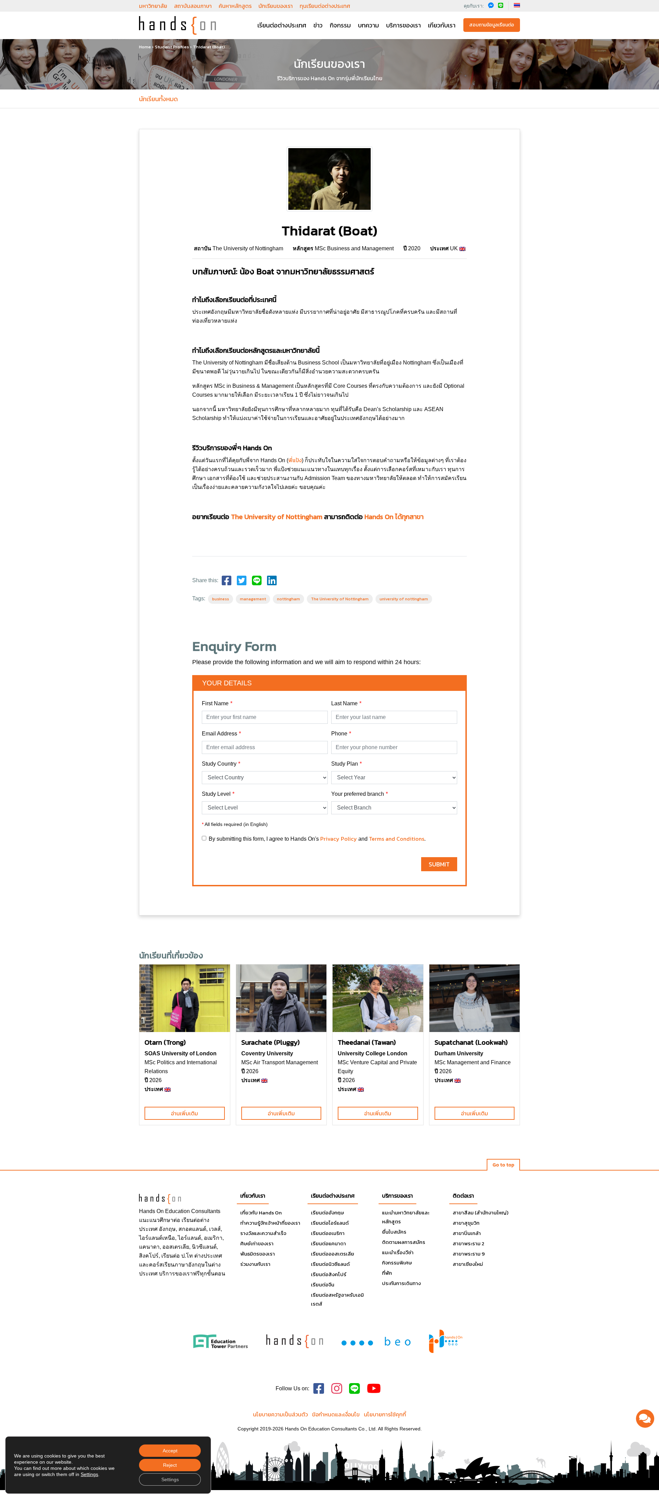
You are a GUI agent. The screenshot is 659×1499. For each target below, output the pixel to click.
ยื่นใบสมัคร (394, 1232)
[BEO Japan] (376, 1341)
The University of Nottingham (276, 517)
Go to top (503, 1164)
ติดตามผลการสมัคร (403, 1242)
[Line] (257, 581)
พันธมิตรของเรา (257, 1254)
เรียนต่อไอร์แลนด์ (330, 1223)
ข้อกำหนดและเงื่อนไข (336, 1414)
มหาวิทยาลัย (153, 6)
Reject (170, 1465)
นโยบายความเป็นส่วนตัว (280, 1414)
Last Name (344, 703)
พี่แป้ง (295, 460)
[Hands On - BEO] (446, 1341)
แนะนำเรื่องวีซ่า (398, 1252)
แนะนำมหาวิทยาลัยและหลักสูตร (405, 1217)
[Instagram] (336, 1389)
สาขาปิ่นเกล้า (467, 1233)
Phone (339, 733)
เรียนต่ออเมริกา (328, 1233)
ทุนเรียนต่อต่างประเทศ (325, 6)
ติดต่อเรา (463, 1195)
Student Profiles (172, 47)
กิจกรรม (340, 25)
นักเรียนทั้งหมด (158, 99)
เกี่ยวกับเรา (252, 1195)
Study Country (219, 764)
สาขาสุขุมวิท (466, 1223)
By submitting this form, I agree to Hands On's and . (317, 839)
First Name (215, 703)
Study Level (216, 794)
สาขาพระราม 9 (469, 1254)
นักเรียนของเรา (275, 6)
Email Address (219, 733)
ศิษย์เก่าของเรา (257, 1243)
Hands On (151, 1211)
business (220, 599)
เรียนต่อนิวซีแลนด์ (330, 1264)
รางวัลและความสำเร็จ (263, 1233)
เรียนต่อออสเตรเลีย (332, 1254)
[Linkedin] (272, 581)
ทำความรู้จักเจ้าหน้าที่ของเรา (270, 1223)
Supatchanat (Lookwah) (471, 1042)
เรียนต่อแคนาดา (328, 1243)
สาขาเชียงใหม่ (468, 1264)
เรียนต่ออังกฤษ (327, 1212)
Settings (89, 1474)
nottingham (288, 599)
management (253, 599)
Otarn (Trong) (165, 1042)
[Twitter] (241, 581)
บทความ (368, 25)
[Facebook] (226, 581)
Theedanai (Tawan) (367, 1042)
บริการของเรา (403, 25)
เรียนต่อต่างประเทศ (281, 25)
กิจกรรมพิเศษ (397, 1263)
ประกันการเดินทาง (401, 1283)
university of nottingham (404, 599)
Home (145, 47)
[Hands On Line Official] (500, 5)
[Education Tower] (220, 1341)
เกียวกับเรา (441, 25)
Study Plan (344, 764)
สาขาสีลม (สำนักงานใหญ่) (480, 1212)
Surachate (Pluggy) (270, 1042)
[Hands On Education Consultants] (294, 1341)
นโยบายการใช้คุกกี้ (385, 1414)
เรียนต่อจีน (322, 1284)
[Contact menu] (645, 1418)
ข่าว (318, 25)
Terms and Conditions (396, 839)
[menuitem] (517, 5)
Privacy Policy (338, 839)
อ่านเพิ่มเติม (184, 1113)
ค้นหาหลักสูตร (235, 6)
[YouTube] (374, 1389)
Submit (439, 864)
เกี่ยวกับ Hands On (261, 1212)
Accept (170, 1450)
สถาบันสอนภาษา (193, 6)
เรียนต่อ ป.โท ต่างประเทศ (191, 1256)
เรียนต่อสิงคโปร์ (328, 1274)
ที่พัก (387, 1273)
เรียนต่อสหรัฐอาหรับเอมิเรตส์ (337, 1299)
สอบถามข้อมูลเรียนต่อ (491, 24)
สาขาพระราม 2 (468, 1243)
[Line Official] (354, 1389)
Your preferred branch (357, 794)
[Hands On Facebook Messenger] (491, 5)
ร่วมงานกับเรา (255, 1264)
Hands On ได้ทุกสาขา (394, 517)
